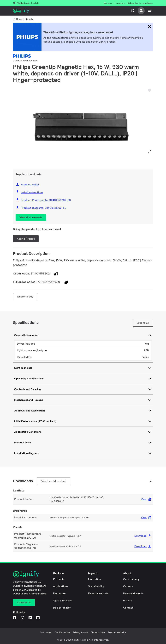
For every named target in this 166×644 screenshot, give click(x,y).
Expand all (143, 323)
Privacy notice (80, 632)
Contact (128, 607)
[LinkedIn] (30, 618)
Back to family (24, 19)
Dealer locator (62, 607)
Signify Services (62, 600)
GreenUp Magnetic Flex (25, 60)
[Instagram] (23, 618)
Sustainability (96, 586)
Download (140, 535)
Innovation (94, 579)
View (144, 499)
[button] (16, 126)
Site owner (46, 632)
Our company (131, 579)
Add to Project (26, 238)
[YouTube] (38, 618)
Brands (127, 600)
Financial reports (98, 593)
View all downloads (30, 217)
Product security (117, 632)
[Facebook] (15, 618)
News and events (133, 593)
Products (59, 579)
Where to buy (25, 296)
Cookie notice (62, 632)
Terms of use (98, 632)
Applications (60, 586)
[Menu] (149, 10)
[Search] (132, 10)
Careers (128, 586)
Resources (59, 593)
